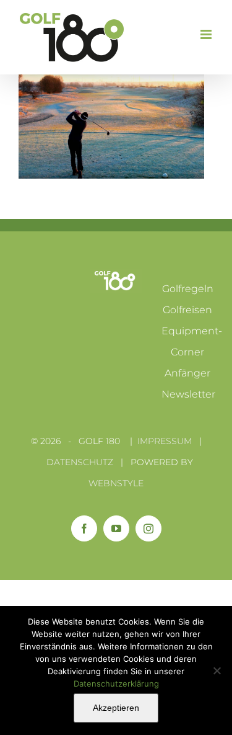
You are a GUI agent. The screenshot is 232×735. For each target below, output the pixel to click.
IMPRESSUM (164, 441)
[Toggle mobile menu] (206, 34)
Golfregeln (187, 289)
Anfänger (187, 373)
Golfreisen (187, 310)
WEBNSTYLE (116, 483)
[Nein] (216, 670)
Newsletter (188, 394)
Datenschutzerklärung (116, 683)
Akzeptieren (116, 708)
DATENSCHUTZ (79, 462)
